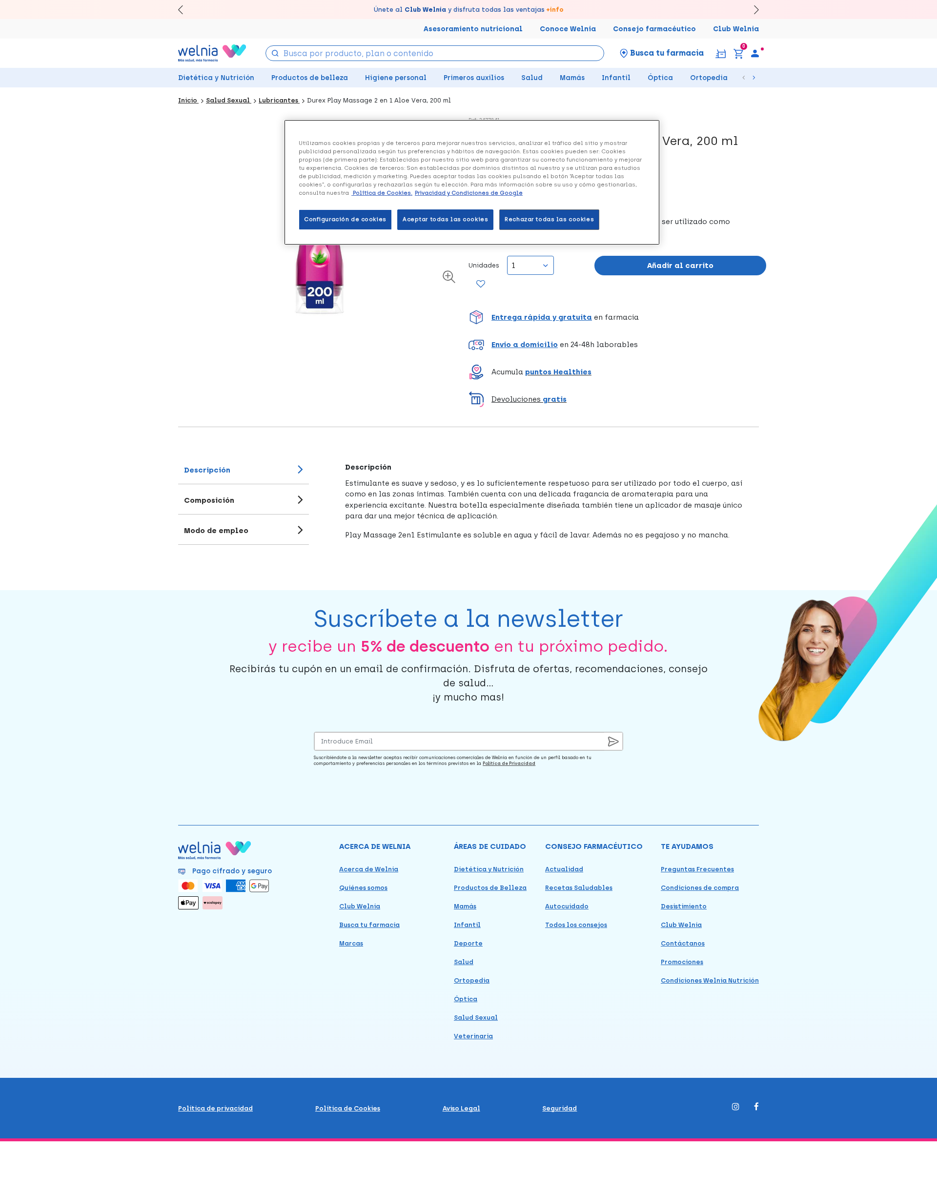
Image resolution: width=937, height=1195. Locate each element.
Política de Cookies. (381, 192)
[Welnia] (212, 53)
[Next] (751, 9)
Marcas (351, 943)
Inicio (188, 100)
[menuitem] (755, 53)
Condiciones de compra (700, 887)
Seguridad (559, 1108)
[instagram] (736, 1107)
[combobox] (435, 53)
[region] (472, 182)
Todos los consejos (576, 924)
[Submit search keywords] (275, 52)
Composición (209, 500)
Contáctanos (683, 943)
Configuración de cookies (345, 219)
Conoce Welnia (568, 29)
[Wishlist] (480, 284)
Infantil (616, 78)
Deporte (468, 943)
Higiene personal (396, 78)
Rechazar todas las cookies (549, 219)
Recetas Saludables (578, 887)
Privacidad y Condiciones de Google (469, 192)
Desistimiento (684, 906)
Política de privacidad (215, 1108)
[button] (617, 317)
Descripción (207, 470)
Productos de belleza (309, 78)
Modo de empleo (216, 530)
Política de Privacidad (509, 763)
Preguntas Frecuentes (697, 869)
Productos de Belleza (490, 887)
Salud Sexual (228, 100)
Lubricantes (279, 100)
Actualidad (564, 869)
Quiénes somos (363, 887)
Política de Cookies (347, 1108)
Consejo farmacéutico (654, 29)
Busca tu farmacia (369, 924)
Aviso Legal (461, 1108)
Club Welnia (736, 29)
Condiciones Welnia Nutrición (710, 980)
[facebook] (756, 1107)
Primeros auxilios (474, 78)
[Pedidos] (720, 53)
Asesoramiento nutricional (473, 29)
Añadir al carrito (680, 265)
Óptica (660, 78)
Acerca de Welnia (368, 869)
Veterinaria (473, 1036)
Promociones (682, 962)
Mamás (572, 78)
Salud (532, 78)
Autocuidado (567, 906)
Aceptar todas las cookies (445, 219)
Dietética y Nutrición (216, 78)
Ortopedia (709, 78)
